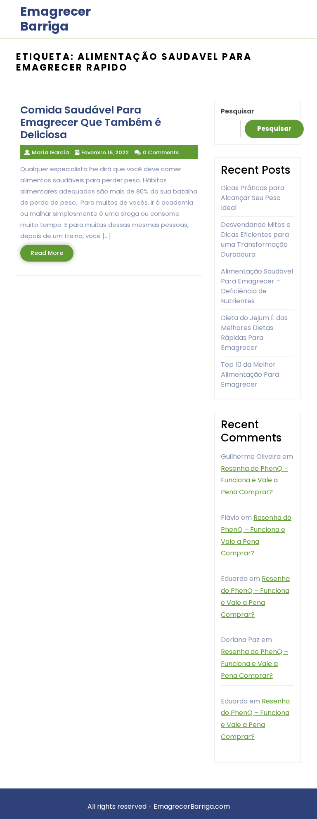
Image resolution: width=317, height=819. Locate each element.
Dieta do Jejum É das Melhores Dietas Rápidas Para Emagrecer (254, 332)
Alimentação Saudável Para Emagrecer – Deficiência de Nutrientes (257, 286)
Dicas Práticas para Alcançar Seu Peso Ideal (252, 197)
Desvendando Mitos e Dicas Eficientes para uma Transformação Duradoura (256, 239)
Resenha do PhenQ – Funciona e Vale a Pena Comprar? (254, 480)
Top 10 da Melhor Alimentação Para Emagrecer (250, 374)
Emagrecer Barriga (55, 18)
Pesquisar (237, 111)
